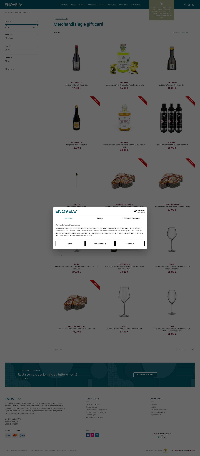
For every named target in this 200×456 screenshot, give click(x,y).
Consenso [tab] (68, 218)
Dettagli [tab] (100, 218)
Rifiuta (70, 244)
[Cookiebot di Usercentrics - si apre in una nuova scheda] (135, 211)
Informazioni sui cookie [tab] (131, 218)
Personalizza (99, 244)
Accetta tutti (130, 244)
